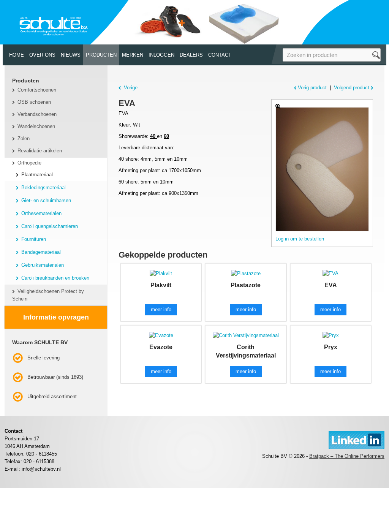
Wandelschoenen (36, 126)
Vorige (131, 87)
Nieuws (71, 55)
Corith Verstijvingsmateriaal (246, 351)
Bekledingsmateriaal (43, 187)
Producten (101, 55)
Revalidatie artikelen (39, 150)
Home (16, 55)
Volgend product (351, 87)
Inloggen (161, 55)
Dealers (191, 55)
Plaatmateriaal (37, 174)
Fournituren (33, 239)
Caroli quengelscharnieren (49, 226)
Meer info (161, 309)
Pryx (330, 347)
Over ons (42, 55)
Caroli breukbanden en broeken (55, 278)
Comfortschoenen (36, 90)
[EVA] (322, 169)
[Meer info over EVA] (330, 273)
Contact (219, 55)
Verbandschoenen (37, 114)
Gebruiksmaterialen (42, 265)
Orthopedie (29, 163)
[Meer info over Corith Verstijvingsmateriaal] (246, 335)
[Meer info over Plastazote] (246, 273)
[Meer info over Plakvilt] (161, 273)
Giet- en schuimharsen (46, 200)
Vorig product (312, 87)
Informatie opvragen (56, 317)
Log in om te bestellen (299, 239)
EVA (330, 285)
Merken (132, 55)
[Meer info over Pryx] (331, 335)
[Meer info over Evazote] (161, 335)
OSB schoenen (34, 102)
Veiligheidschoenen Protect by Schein (48, 295)
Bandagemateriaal (41, 252)
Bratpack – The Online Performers (346, 456)
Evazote (160, 347)
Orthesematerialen (41, 213)
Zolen (23, 138)
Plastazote (246, 285)
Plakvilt (160, 285)
